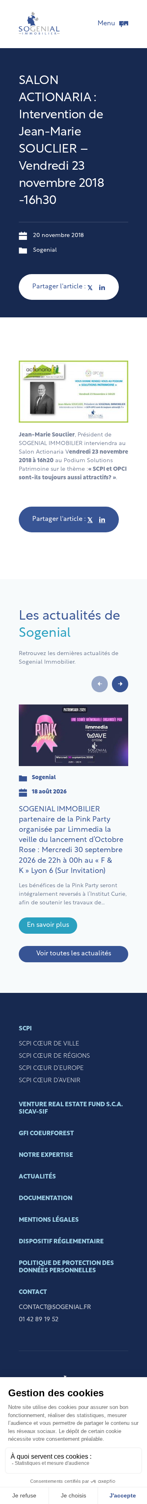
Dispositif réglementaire (61, 1242)
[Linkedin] (102, 287)
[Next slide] (120, 684)
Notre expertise (46, 1155)
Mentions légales (49, 1220)
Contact (33, 1292)
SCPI (25, 1029)
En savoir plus (48, 925)
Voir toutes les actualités (73, 953)
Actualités (37, 1177)
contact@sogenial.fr (55, 1308)
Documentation (45, 1199)
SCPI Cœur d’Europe (51, 1068)
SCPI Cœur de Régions (54, 1056)
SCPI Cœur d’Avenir (49, 1081)
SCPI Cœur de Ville (49, 1044)
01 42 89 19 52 (38, 1320)
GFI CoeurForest (46, 1134)
